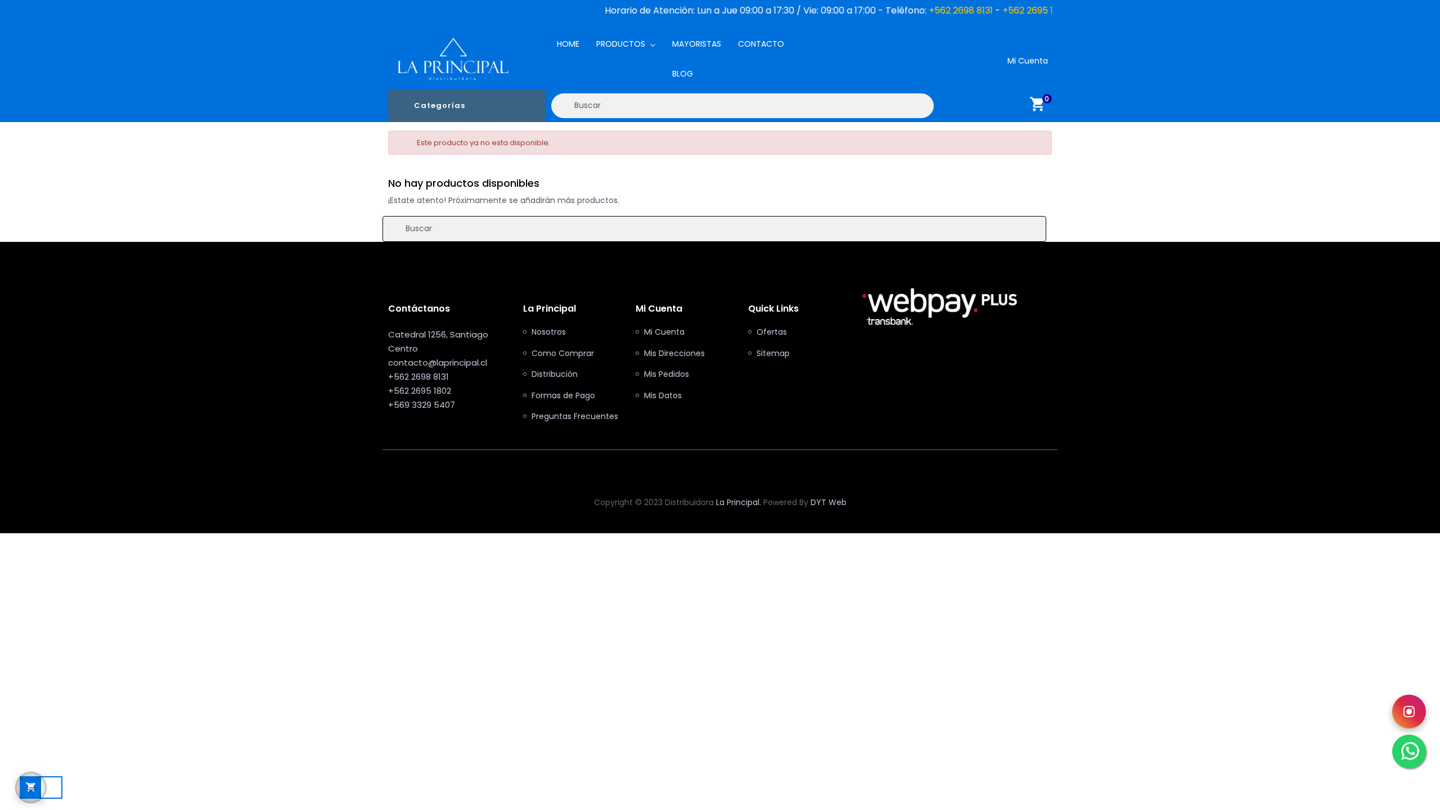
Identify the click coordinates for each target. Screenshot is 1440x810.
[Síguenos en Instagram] (1409, 711)
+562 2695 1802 (993, 10)
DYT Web (829, 502)
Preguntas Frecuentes (575, 417)
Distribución (555, 375)
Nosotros (549, 332)
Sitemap (773, 354)
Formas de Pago (563, 396)
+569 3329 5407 (421, 405)
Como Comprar (563, 354)
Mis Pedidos (666, 375)
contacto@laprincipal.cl (437, 362)
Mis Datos (663, 396)
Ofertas (772, 332)
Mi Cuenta (664, 332)
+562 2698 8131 (918, 10)
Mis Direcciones (674, 354)
